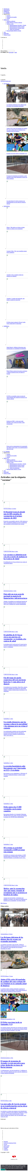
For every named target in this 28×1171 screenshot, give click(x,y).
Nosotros (6, 1141)
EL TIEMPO (7, 13)
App (5, 32)
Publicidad (6, 33)
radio (15, 52)
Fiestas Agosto (7, 34)
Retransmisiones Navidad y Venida (18, 25)
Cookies (5, 1148)
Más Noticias (4, 903)
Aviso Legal (6, 1145)
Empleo (8, 15)
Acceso (5, 1144)
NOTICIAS (6, 8)
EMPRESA (6, 11)
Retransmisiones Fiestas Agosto (17, 26)
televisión (11, 52)
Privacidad (6, 1147)
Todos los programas (14, 29)
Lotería (8, 18)
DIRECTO (6, 19)
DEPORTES (7, 10)
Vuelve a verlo (10, 24)
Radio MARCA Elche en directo (14, 22)
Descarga (6, 81)
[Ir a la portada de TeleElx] (10, 58)
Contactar (6, 1149)
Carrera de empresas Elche (10, 1143)
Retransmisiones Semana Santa (17, 28)
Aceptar (3, 1169)
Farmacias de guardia (12, 17)
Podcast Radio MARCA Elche (14, 30)
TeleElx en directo (11, 21)
